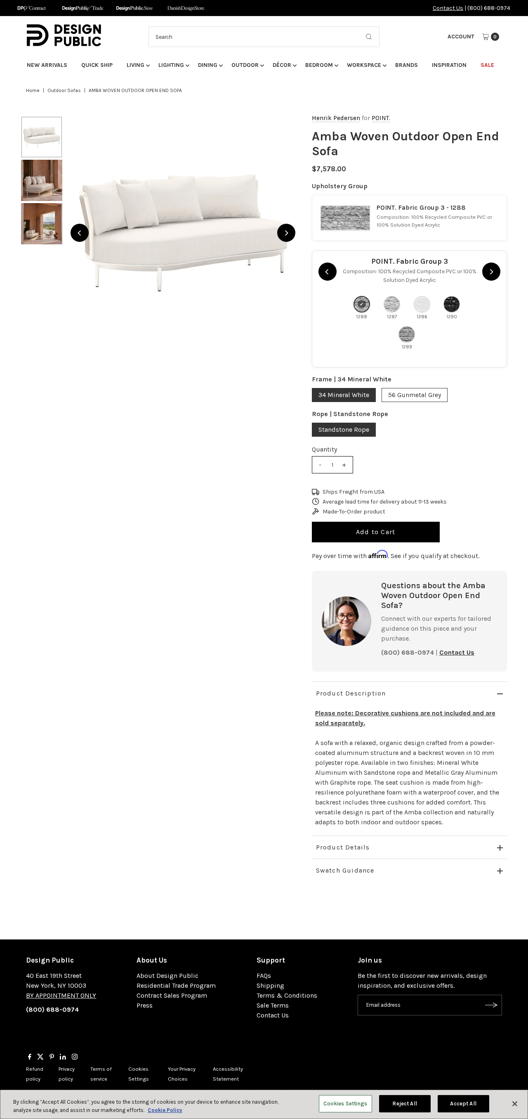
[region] (182, 232)
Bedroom (319, 65)
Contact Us (448, 8)
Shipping (270, 985)
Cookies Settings (345, 1103)
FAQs (264, 975)
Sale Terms (273, 1005)
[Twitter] (40, 1057)
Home (33, 90)
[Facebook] (29, 1057)
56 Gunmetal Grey (414, 395)
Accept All (463, 1103)
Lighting (171, 65)
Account (461, 36)
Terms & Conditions (287, 995)
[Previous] (80, 233)
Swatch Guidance (345, 870)
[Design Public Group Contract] (31, 8)
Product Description (351, 693)
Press (145, 1005)
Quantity (324, 449)
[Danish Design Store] (186, 8)
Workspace (364, 65)
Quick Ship (97, 65)
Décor (282, 65)
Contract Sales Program (172, 995)
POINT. (381, 118)
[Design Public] (134, 8)
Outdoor (245, 65)
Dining (207, 65)
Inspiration (449, 65)
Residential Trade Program (176, 985)
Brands (406, 65)
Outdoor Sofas (64, 90)
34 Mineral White (343, 395)
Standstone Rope (343, 429)
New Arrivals (47, 65)
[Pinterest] (52, 1057)
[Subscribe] (491, 1005)
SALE (487, 65)
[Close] (515, 1104)
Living (135, 65)
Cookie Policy (165, 1110)
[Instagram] (75, 1057)
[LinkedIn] (63, 1057)
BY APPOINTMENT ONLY (61, 995)
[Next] (286, 233)
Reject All (404, 1103)
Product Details (343, 847)
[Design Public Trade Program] (82, 8)
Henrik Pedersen (336, 118)
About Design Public (167, 975)
